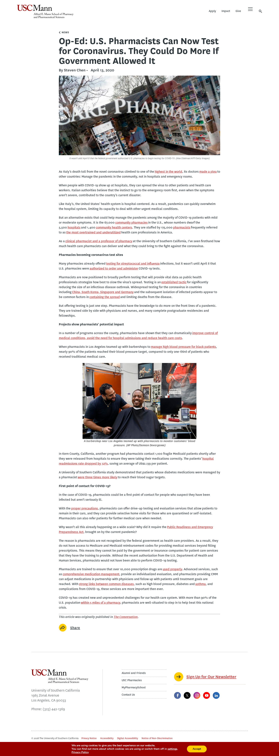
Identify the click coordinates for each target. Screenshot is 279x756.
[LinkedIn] (216, 695)
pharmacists (181, 227)
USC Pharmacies (132, 680)
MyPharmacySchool (134, 687)
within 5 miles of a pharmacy (100, 603)
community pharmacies (131, 223)
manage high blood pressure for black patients (183, 347)
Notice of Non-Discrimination (157, 738)
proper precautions (84, 508)
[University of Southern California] (101, 14)
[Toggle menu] (250, 9)
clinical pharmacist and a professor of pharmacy (98, 241)
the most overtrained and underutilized (93, 232)
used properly (172, 569)
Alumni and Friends (134, 673)
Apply (212, 11)
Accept (197, 749)
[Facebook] (177, 695)
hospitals (74, 227)
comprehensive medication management (91, 574)
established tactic (173, 282)
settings (172, 749)
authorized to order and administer (114, 268)
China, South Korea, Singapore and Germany (103, 292)
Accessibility (106, 738)
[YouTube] (206, 695)
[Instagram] (196, 695)
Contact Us (128, 695)
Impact (225, 11)
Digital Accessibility (127, 738)
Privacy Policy (80, 752)
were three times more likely (97, 477)
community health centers (114, 227)
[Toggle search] (260, 11)
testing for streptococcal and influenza (133, 264)
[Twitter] (187, 695)
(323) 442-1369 (54, 709)
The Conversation (126, 617)
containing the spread (104, 297)
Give (238, 11)
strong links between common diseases (106, 584)
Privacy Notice (89, 738)
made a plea (208, 172)
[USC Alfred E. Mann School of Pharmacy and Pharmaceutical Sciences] (45, 11)
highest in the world (168, 172)
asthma (200, 584)
